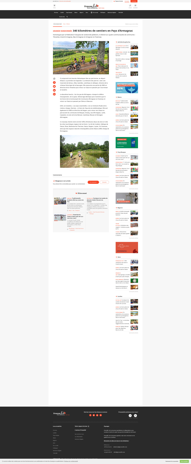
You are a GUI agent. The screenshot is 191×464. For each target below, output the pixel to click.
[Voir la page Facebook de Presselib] (90, 415)
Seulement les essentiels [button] (172, 461)
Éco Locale (95, 12)
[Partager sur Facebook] (54, 82)
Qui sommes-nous (79, 434)
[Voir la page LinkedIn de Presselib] (97, 415)
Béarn (76, 12)
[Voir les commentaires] (54, 78)
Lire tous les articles (133, 133)
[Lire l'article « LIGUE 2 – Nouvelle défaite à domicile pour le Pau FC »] (134, 115)
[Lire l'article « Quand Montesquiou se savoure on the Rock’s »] (134, 287)
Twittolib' (120, 12)
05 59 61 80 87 (108, 452)
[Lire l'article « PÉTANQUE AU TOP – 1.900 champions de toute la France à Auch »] (134, 262)
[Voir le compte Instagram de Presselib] (101, 415)
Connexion (134, 1)
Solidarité (72, 230)
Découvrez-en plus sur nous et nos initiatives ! (116, 441)
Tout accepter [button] (184, 461)
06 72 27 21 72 (107, 447)
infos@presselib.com (119, 452)
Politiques (102, 12)
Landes (62, 12)
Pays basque (69, 12)
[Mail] (54, 94)
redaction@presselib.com (120, 447)
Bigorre (81, 12)
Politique (92, 213)
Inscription (127, 1)
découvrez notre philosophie (65, 1)
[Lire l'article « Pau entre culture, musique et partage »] (134, 60)
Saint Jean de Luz (79, 228)
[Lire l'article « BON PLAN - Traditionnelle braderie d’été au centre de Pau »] (60, 201)
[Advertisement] (127, 359)
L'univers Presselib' (80, 430)
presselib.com (56, 1)
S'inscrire (182, 455)
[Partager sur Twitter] (54, 86)
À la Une (56, 12)
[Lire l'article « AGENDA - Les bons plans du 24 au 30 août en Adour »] (134, 121)
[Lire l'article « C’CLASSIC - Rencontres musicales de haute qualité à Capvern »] (134, 233)
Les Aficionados (79, 436)
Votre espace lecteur (81, 426)
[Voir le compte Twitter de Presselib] (94, 415)
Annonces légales (112, 12)
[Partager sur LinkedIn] (54, 90)
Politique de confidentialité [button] (71, 461)
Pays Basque (71, 228)
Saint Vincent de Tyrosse (98, 212)
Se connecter (93, 182)
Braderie (78, 210)
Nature (68, 24)
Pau (73, 210)
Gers (87, 12)
